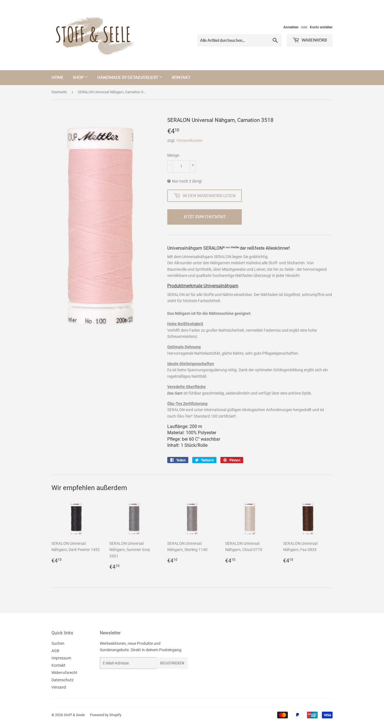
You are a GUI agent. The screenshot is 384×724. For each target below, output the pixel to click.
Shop (79, 77)
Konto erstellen (321, 27)
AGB (55, 650)
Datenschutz (62, 680)
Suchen (57, 643)
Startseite (59, 92)
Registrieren (172, 663)
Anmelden (291, 27)
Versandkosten (189, 140)
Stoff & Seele (74, 715)
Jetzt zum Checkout (205, 216)
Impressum (61, 658)
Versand (58, 687)
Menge (173, 155)
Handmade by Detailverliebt (128, 77)
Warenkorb (314, 40)
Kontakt (181, 77)
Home (57, 77)
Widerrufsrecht (64, 672)
